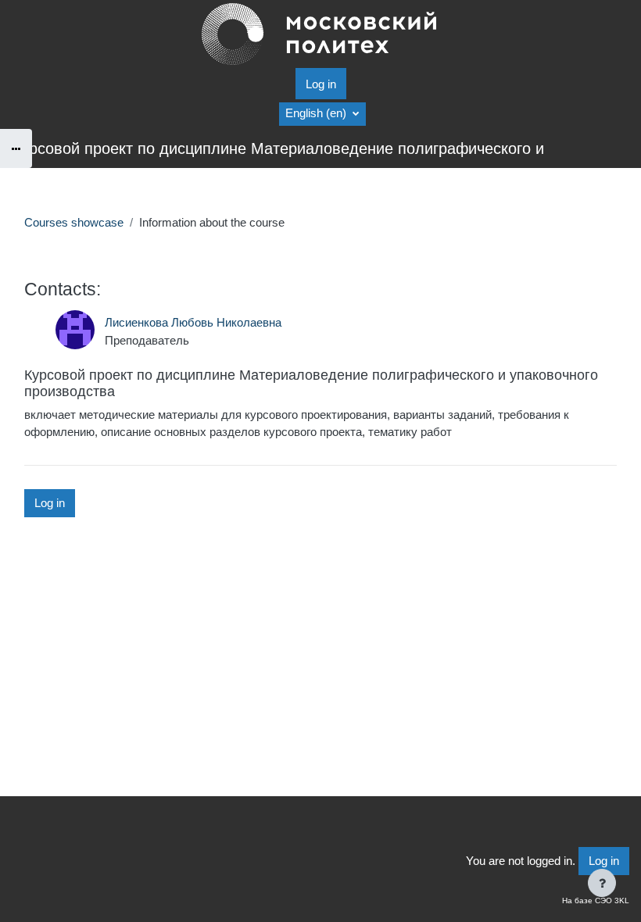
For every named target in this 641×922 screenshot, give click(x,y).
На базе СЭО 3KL (595, 900)
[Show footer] (602, 883)
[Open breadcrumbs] (16, 148)
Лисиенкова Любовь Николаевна (193, 322)
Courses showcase (74, 222)
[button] (322, 114)
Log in (321, 84)
